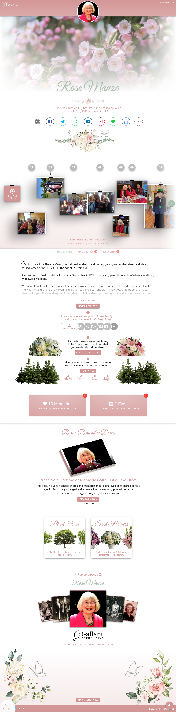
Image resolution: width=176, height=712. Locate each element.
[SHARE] (126, 121)
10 (85, 395)
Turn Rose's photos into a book (88, 240)
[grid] (88, 205)
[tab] (64, 251)
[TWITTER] (63, 121)
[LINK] (138, 121)
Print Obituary (89, 306)
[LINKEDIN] (88, 121)
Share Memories (89, 700)
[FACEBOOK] (50, 121)
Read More (88, 300)
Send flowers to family (88, 353)
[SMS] (113, 121)
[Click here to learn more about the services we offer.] (88, 636)
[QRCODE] (37, 121)
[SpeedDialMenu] (169, 705)
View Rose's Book (88, 499)
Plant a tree (88, 371)
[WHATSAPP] (75, 121)
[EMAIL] (101, 121)
